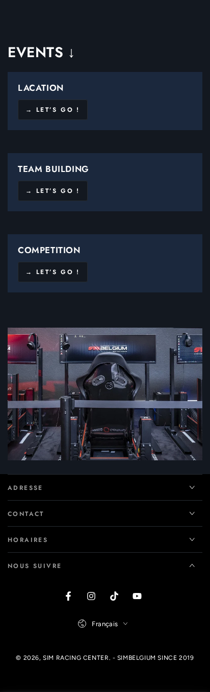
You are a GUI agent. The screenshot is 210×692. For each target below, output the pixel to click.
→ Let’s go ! (52, 109)
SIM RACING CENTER (76, 657)
